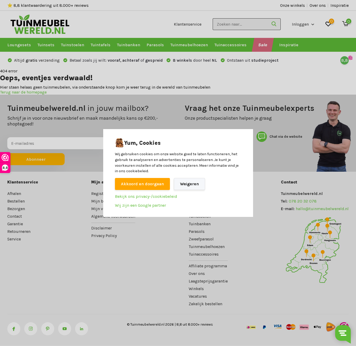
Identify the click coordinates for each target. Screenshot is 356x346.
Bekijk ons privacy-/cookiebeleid (146, 196)
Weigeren (189, 183)
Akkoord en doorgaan (142, 183)
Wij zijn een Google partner (140, 205)
